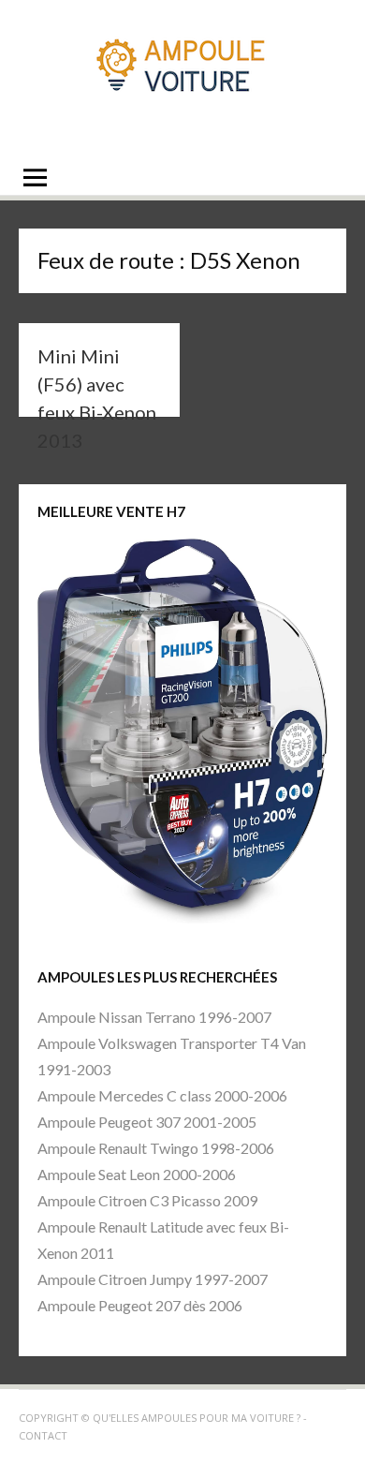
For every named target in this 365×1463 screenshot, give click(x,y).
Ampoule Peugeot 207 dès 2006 (139, 1305)
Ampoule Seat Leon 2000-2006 (136, 1174)
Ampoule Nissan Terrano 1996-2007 (154, 1017)
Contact (43, 1435)
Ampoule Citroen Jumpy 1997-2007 (152, 1279)
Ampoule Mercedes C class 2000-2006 (162, 1095)
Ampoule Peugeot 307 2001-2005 (146, 1121)
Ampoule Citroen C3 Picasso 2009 (147, 1200)
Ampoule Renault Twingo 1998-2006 (155, 1148)
